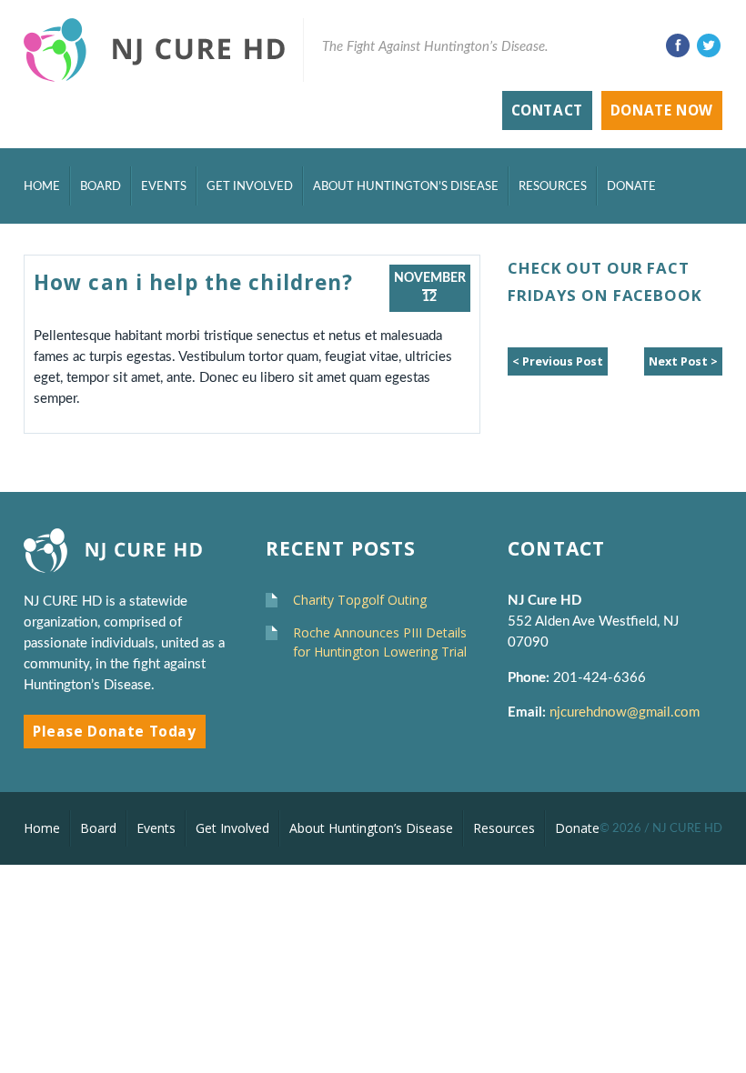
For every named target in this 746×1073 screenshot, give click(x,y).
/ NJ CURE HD (683, 828)
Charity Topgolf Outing (360, 599)
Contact (547, 110)
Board (100, 186)
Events (163, 186)
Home (42, 186)
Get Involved (250, 186)
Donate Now (661, 110)
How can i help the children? (193, 282)
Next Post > (683, 361)
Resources (553, 186)
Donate (631, 186)
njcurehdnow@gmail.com (626, 712)
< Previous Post (557, 361)
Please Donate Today (115, 731)
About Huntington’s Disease (406, 186)
